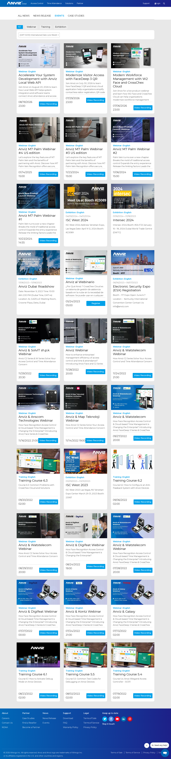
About (5, 713)
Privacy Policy (90, 727)
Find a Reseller (29, 723)
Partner (80, 3)
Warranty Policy (70, 727)
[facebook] (111, 718)
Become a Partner (31, 727)
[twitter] (104, 718)
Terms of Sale (89, 718)
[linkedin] (123, 718)
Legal (86, 713)
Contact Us (7, 723)
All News (24, 15)
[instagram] (129, 718)
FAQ (65, 723)
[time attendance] (16, 3)
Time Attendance (54, 3)
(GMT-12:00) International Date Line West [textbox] (38, 35)
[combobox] (39, 34)
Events (59, 15)
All (19, 27)
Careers (5, 718)
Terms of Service (91, 723)
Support (146, 3)
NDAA (5, 727)
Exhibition (60, 27)
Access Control (37, 3)
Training (45, 27)
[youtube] (117, 718)
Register (96, 303)
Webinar (31, 27)
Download (68, 718)
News (45, 713)
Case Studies (76, 15)
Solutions (69, 3)
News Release (42, 15)
